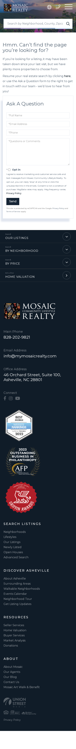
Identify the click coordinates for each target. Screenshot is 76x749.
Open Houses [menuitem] (13, 552)
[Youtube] (17, 398)
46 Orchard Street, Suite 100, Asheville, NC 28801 (32, 377)
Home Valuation (20, 276)
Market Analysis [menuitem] (14, 640)
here (67, 76)
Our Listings (16, 238)
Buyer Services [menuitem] (14, 635)
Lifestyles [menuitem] (10, 537)
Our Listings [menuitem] (12, 542)
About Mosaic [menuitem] (13, 666)
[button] (68, 24)
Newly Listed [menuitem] (13, 547)
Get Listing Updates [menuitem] (17, 604)
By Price (12, 263)
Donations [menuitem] (11, 645)
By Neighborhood (21, 250)
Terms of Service (13, 211)
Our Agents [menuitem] (12, 672)
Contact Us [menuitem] (11, 682)
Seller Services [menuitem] (14, 625)
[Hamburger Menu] (68, 7)
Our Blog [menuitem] (10, 677)
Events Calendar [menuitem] (15, 593)
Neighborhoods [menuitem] (15, 532)
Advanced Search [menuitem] (16, 557)
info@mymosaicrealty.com (30, 356)
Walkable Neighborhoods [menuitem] (22, 588)
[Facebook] (5, 398)
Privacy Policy (13, 193)
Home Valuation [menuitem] (15, 630)
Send (12, 201)
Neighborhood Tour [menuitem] (18, 599)
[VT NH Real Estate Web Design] (38, 702)
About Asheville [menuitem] (15, 578)
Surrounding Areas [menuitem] (17, 583)
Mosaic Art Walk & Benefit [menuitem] (22, 687)
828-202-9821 (17, 337)
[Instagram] (11, 398)
